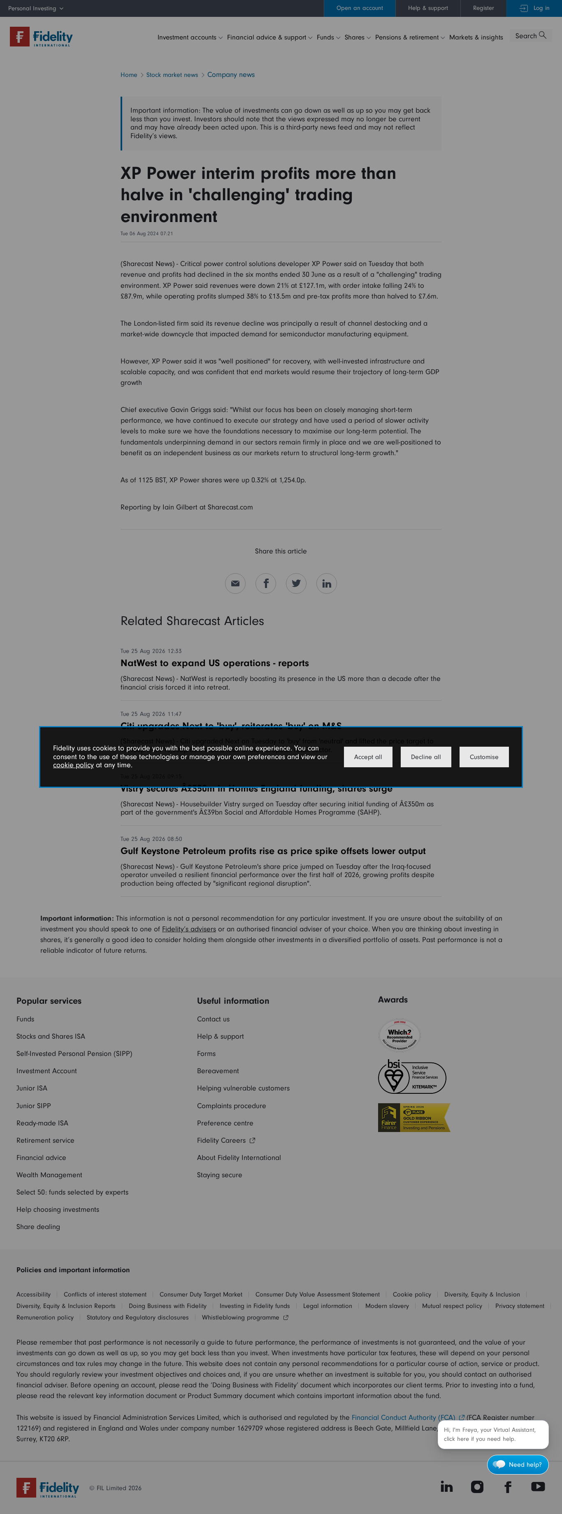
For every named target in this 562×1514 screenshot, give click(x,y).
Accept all (368, 757)
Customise (484, 757)
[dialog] (281, 757)
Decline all (426, 757)
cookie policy (73, 765)
